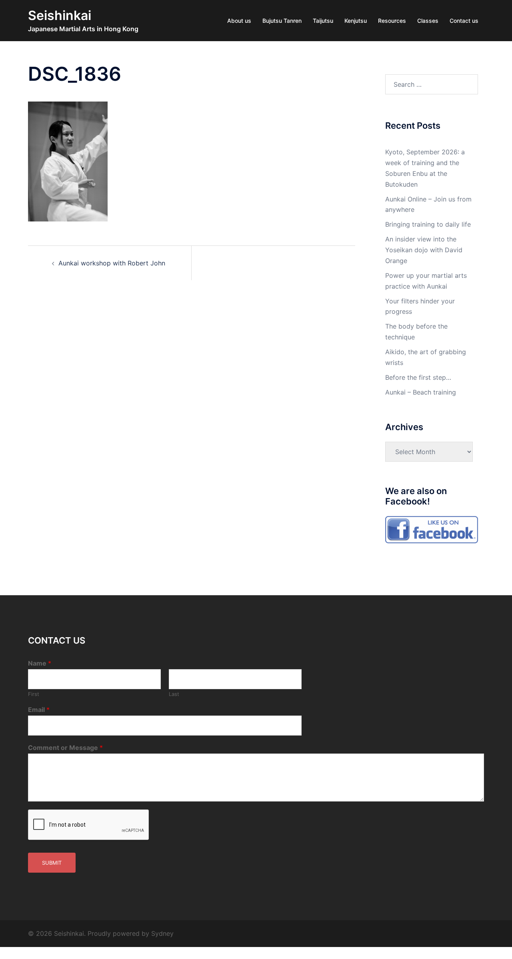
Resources (392, 20)
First (33, 694)
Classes (427, 20)
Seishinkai (59, 15)
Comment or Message (65, 748)
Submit (52, 862)
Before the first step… (418, 377)
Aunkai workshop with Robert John (111, 263)
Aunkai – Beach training (420, 392)
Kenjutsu (355, 20)
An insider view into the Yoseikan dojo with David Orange (423, 250)
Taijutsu (323, 20)
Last (174, 694)
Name (39, 663)
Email (39, 710)
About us (239, 20)
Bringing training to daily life (428, 224)
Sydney (162, 933)
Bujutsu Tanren (282, 20)
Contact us (464, 20)
